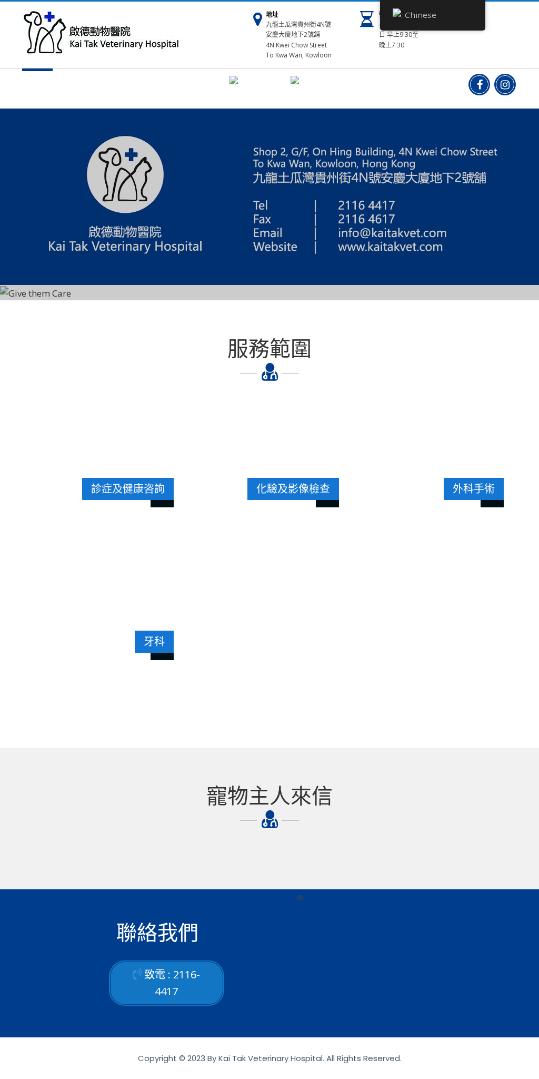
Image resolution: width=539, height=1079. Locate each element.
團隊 (158, 86)
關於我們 (196, 86)
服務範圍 (75, 86)
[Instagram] (505, 84)
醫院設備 (120, 86)
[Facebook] (479, 84)
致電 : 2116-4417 (172, 982)
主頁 (37, 86)
